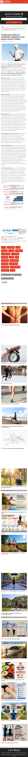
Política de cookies (15, 754)
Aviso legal (21, 754)
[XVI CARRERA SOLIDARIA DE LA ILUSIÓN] (14, 198)
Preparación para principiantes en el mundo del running (12, 427)
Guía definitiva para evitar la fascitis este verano (13, 700)
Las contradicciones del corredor (13, 720)
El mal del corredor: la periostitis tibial (11, 403)
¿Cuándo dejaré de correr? (12, 742)
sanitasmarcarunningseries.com (9, 236)
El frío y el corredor (8, 383)
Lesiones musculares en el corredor (12, 325)
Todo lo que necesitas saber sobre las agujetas (14, 448)
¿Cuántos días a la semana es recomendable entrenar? (11, 614)
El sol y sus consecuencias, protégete (12, 638)
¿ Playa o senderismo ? (8, 659)
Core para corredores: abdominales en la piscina (13, 513)
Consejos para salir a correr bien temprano (17, 363)
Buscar (14, 22)
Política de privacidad (5, 754)
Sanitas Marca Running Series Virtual (17, 64)
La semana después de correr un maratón (17, 590)
